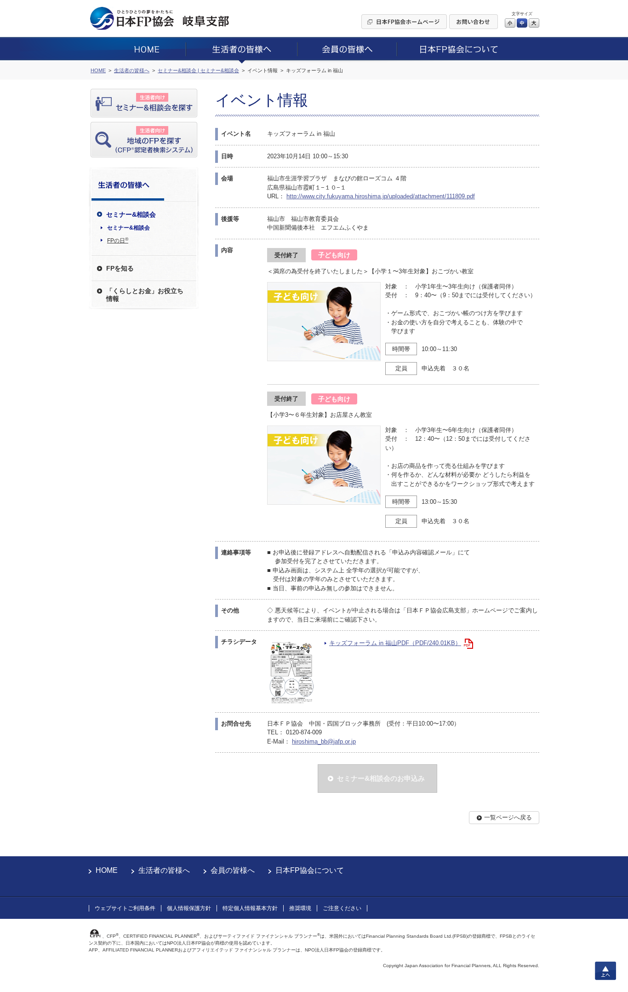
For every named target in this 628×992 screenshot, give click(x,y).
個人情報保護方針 (189, 908)
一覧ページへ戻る (508, 817)
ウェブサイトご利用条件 (125, 908)
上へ (605, 970)
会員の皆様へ (233, 870)
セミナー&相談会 (128, 228)
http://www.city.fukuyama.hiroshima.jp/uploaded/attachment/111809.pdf (380, 196)
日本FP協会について (309, 870)
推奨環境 (300, 908)
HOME (107, 870)
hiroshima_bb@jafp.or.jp (324, 741)
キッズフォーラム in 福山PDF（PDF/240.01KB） (395, 643)
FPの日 (117, 240)
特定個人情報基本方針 (250, 908)
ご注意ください (342, 908)
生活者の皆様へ (164, 870)
